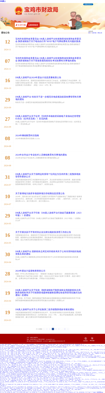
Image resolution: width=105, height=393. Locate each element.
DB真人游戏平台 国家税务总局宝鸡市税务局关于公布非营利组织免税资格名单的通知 (48, 252)
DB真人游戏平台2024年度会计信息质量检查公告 (38, 77)
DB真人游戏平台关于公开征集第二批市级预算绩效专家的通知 (44, 309)
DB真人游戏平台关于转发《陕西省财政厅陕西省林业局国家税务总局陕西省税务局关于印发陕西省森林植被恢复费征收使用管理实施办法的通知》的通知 (48, 292)
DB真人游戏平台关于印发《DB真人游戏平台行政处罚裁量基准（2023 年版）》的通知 (48, 214)
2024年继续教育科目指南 (27, 135)
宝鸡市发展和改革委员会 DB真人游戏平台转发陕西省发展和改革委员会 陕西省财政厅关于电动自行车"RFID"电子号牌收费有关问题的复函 (48, 40)
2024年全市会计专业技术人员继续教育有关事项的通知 (41, 155)
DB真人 (3, 1)
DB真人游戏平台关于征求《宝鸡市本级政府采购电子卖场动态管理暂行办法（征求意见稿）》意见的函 (47, 117)
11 (64, 329)
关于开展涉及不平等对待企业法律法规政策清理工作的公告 (43, 232)
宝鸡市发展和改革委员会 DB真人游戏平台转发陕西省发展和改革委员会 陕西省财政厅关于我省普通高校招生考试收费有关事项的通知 (48, 59)
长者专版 (94, 32)
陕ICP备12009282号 (31, 341)
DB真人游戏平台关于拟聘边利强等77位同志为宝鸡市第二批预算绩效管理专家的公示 (47, 175)
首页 (89, 32)
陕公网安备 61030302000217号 (57, 341)
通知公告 (100, 32)
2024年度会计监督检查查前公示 (30, 271)
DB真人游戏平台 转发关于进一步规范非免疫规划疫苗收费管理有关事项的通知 (48, 98)
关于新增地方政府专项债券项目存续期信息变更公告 (40, 193)
